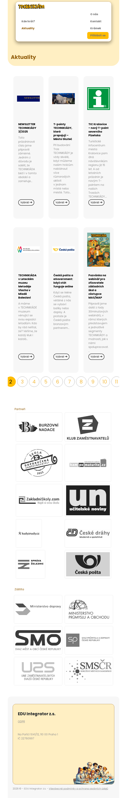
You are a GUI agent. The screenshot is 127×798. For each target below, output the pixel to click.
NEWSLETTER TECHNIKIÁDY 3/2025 (27, 127)
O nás (94, 14)
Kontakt (95, 21)
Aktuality (28, 28)
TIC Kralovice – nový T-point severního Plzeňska (98, 129)
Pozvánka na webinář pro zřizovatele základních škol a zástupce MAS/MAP (97, 286)
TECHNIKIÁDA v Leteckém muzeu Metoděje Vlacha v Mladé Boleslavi (27, 286)
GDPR (21, 721)
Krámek (95, 28)
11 (116, 381)
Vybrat (25, 202)
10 (104, 381)
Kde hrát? (28, 21)
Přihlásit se (97, 35)
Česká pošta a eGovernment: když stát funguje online (63, 280)
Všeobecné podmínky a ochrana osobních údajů (78, 788)
